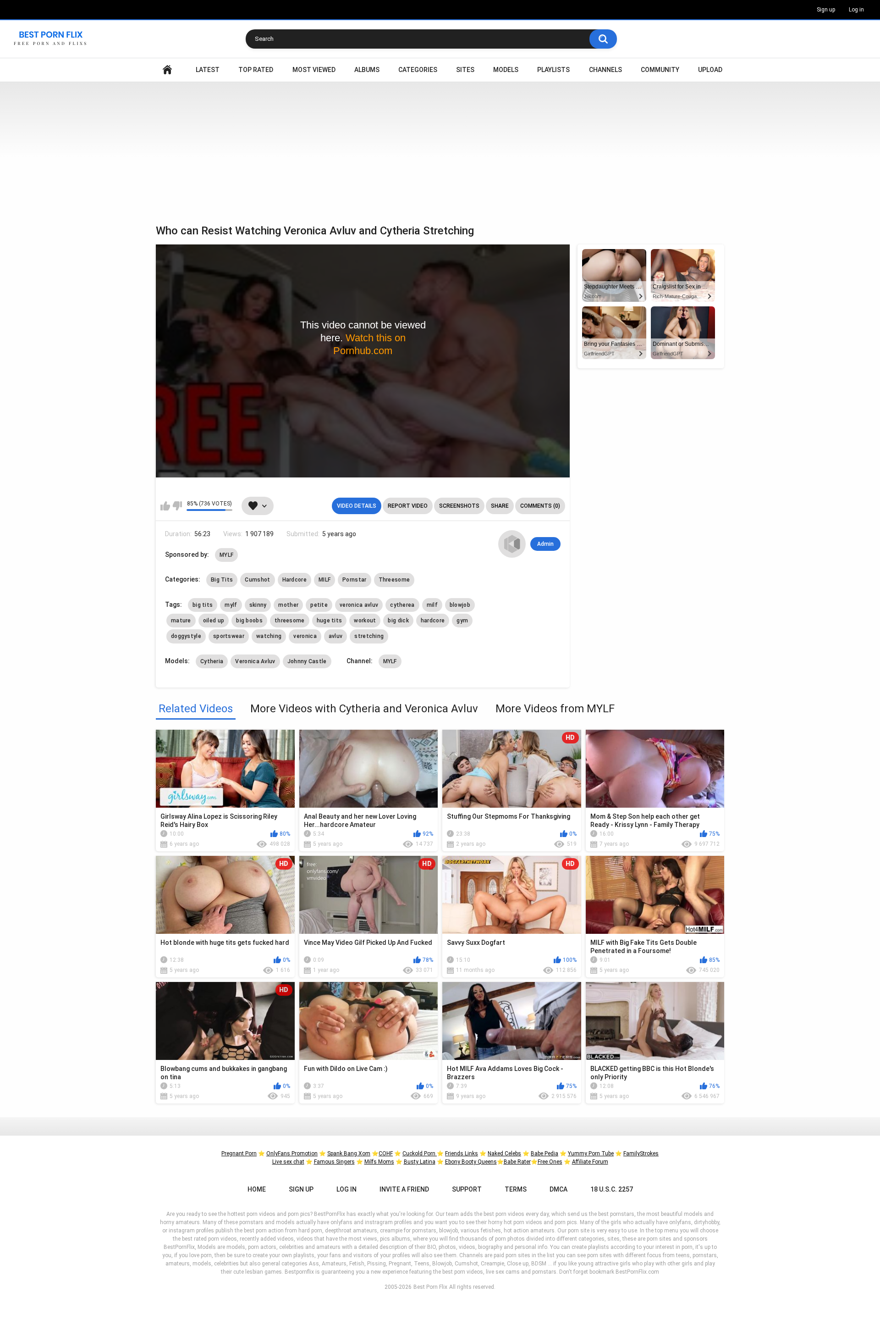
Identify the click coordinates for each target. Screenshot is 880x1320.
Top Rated (255, 69)
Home (167, 70)
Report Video (408, 506)
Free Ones (550, 1162)
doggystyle (186, 636)
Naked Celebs (504, 1153)
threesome (290, 620)
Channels (605, 69)
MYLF (226, 555)
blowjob (460, 605)
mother (288, 605)
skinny (258, 605)
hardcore (433, 620)
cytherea (402, 605)
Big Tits (222, 580)
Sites (465, 69)
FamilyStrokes (641, 1153)
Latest (208, 69)
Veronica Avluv (255, 661)
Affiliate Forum (590, 1162)
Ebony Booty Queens (471, 1162)
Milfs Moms (379, 1162)
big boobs (249, 620)
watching (268, 636)
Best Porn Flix (430, 1287)
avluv (336, 636)
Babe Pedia (544, 1153)
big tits (202, 605)
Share (500, 506)
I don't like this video (177, 505)
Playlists (553, 69)
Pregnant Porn (239, 1153)
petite (319, 605)
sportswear (228, 636)
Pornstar (354, 580)
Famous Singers (334, 1162)
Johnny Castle (307, 661)
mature (181, 620)
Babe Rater (517, 1162)
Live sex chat (288, 1162)
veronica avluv (359, 605)
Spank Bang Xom (348, 1153)
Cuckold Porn (419, 1153)
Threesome (394, 580)
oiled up (213, 620)
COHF (386, 1153)
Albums (367, 69)
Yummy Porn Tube (591, 1153)
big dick (398, 620)
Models (505, 69)
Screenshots (459, 506)
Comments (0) (540, 506)
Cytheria (211, 661)
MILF (324, 580)
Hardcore (294, 580)
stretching (369, 636)
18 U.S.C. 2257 (611, 1189)
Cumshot (257, 580)
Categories (417, 69)
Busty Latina (419, 1162)
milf (432, 605)
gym (462, 620)
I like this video (165, 505)
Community (660, 69)
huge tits (329, 620)
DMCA (558, 1189)
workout (365, 620)
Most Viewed (314, 69)
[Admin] (512, 544)
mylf (231, 605)
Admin (545, 544)
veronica (304, 636)
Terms (516, 1189)
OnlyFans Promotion (292, 1153)
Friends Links (461, 1153)
